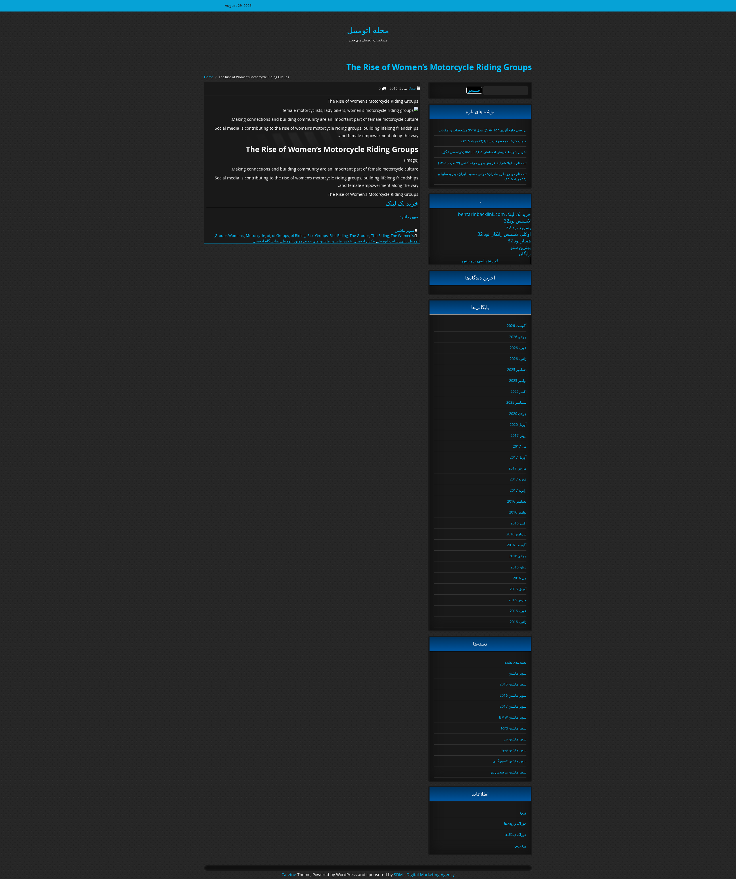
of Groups (280, 235)
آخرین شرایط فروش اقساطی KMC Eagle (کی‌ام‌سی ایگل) (484, 152)
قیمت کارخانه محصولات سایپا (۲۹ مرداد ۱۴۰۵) (493, 141)
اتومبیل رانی (410, 241)
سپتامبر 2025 (516, 402)
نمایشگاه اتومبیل (266, 241)
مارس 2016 (517, 600)
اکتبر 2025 (518, 391)
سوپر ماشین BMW (512, 717)
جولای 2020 (517, 413)
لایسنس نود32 (517, 221)
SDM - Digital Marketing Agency (424, 874)
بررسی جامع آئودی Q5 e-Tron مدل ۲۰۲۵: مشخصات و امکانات (482, 130)
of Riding (298, 235)
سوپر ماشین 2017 (513, 706)
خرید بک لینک (402, 203)
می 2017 (519, 446)
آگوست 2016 (516, 545)
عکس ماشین (341, 241)
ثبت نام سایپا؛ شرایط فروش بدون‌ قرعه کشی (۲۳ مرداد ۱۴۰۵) (482, 162)
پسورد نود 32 (518, 227)
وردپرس (520, 845)
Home (208, 77)
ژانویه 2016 (518, 621)
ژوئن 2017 (518, 435)
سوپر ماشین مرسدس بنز (508, 772)
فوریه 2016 (518, 610)
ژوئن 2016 (518, 567)
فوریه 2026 (518, 347)
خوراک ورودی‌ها (515, 823)
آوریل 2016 (518, 589)
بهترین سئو (520, 247)
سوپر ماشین (404, 230)
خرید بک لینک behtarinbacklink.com (494, 214)
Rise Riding (338, 235)
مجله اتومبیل (368, 30)
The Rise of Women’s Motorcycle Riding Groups (439, 67)
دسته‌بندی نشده (515, 662)
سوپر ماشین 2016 (513, 695)
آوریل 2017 (518, 457)
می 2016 (519, 578)
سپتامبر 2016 (516, 534)
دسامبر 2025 (516, 369)
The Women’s (402, 235)
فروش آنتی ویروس (480, 260)
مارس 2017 (517, 468)
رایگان (525, 253)
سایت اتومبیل (387, 241)
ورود (523, 812)
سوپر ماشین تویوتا (513, 750)
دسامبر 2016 (516, 501)
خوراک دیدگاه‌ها (515, 834)
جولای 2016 (517, 556)
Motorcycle (255, 235)
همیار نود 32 (519, 241)
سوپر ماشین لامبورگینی (509, 761)
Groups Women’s (229, 235)
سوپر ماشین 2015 (513, 684)
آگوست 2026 (516, 325)
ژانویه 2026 (518, 358)
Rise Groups (317, 235)
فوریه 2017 (518, 479)
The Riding (380, 235)
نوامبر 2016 (517, 512)
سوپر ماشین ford (513, 728)
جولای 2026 (517, 336)
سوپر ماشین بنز (515, 739)
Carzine (289, 874)
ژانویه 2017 (518, 490)
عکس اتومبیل (364, 241)
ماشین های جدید (317, 241)
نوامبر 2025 (517, 380)
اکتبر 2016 (518, 523)
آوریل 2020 (518, 424)
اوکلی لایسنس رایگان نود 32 (504, 234)
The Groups (359, 235)
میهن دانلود (409, 216)
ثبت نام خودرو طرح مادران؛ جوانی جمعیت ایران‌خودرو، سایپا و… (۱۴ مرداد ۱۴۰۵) (481, 176)
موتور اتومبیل (291, 241)
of (268, 235)
